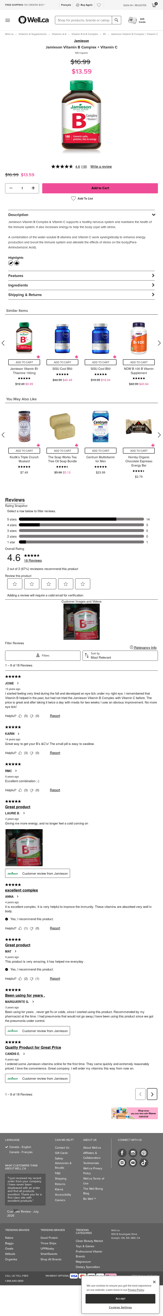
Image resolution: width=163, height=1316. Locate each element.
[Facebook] (122, 1153)
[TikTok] (143, 1162)
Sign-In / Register (134, 5)
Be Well (89, 1199)
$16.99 (80, 61)
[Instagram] (133, 1153)
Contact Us (62, 1147)
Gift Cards (61, 1153)
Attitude (10, 1254)
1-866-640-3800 (14, 1281)
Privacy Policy (136, 1290)
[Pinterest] (143, 1153)
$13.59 (82, 71)
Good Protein (49, 1238)
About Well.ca (92, 1147)
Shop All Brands (51, 1259)
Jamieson (81, 41)
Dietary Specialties (88, 1267)
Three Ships (48, 1243)
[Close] (154, 1282)
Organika (11, 1259)
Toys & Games (85, 1246)
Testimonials (91, 1163)
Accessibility (63, 1194)
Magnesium (83, 1262)
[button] (11, 188)
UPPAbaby (47, 1248)
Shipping (60, 1178)
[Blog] (122, 1162)
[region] (120, 1295)
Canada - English (20, 1147)
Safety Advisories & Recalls (63, 1163)
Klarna (59, 1189)
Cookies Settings (120, 1307)
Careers (60, 1200)
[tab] (81, 214)
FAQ (57, 1173)
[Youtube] (133, 1162)
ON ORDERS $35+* (25, 5)
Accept (120, 1299)
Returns (60, 1184)
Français (66, 5)
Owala (9, 1248)
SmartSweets (49, 1254)
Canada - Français (21, 1152)
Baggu (9, 1243)
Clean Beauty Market (89, 1241)
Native (9, 1238)
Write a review (101, 166)
